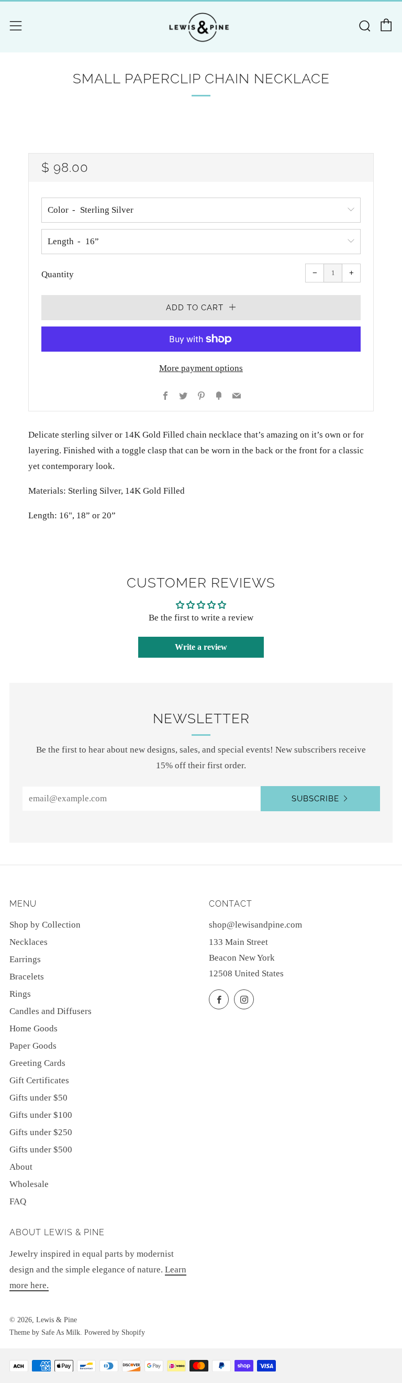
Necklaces (28, 942)
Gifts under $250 (40, 1132)
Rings (20, 994)
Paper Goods (33, 1046)
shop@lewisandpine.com (255, 925)
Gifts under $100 (40, 1115)
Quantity (57, 274)
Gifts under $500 (40, 1150)
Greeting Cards (37, 1063)
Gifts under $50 (38, 1098)
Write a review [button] (201, 647)
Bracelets (26, 977)
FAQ (17, 1201)
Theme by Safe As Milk (44, 1332)
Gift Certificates (39, 1080)
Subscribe (315, 798)
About (20, 1167)
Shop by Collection (45, 925)
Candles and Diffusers (50, 1011)
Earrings (25, 959)
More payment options (201, 368)
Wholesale (29, 1184)
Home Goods (33, 1028)
